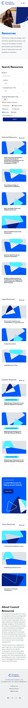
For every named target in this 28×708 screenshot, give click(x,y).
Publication (6, 105)
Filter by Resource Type (10, 97)
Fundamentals (15, 109)
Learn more (8, 491)
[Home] (8, 3)
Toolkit (14, 112)
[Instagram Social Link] (12, 698)
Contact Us (14, 686)
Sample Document (17, 105)
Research (6, 109)
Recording (6, 112)
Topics (5, 80)
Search (4, 73)
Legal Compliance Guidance (10, 102)
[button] (21, 3)
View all (21, 138)
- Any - (5, 99)
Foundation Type (9, 88)
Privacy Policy (14, 688)
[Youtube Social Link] (20, 698)
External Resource (8, 115)
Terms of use (14, 691)
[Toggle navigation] (24, 3)
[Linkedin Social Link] (8, 698)
